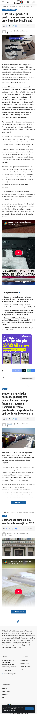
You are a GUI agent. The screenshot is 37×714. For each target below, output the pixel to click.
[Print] (16, 26)
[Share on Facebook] (6, 26)
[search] (28, 2)
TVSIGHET (9, 31)
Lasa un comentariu (28, 378)
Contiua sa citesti (18, 502)
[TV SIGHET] (18, 2)
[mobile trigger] (3, 2)
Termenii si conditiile (9, 710)
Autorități (6, 9)
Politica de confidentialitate (10, 708)
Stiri (13, 9)
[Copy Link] (12, 26)
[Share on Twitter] (9, 26)
